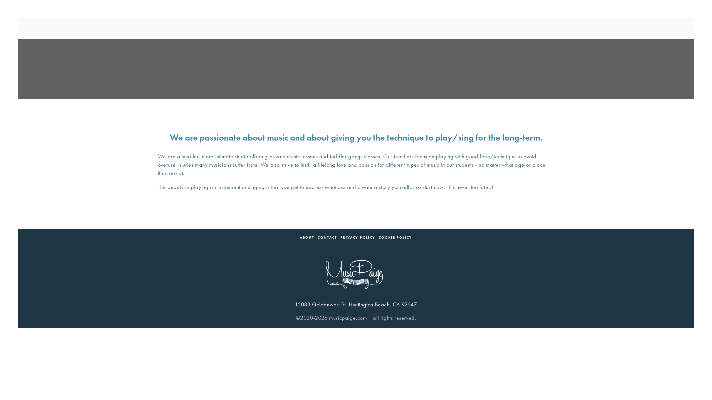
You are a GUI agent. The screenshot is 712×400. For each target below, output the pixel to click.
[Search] (119, 28)
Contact (327, 237)
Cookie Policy (395, 237)
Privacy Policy (357, 237)
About (307, 237)
